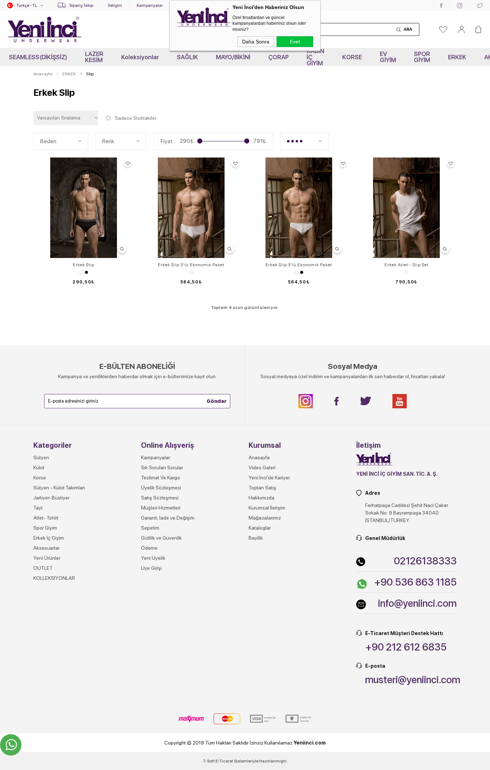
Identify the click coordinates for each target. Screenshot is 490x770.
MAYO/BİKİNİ (233, 57)
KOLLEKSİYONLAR (54, 578)
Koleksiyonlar (140, 57)
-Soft (209, 761)
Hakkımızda (261, 498)
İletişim (115, 5)
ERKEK (457, 57)
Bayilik (256, 538)
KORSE (352, 57)
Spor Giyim (45, 528)
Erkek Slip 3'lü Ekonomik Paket (191, 264)
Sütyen (41, 457)
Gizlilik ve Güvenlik (161, 538)
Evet (295, 41)
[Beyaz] (191, 272)
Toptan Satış (262, 487)
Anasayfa (259, 457)
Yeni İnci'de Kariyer (269, 477)
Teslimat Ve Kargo (160, 477)
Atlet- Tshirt (45, 518)
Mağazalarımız (265, 518)
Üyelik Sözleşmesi (161, 487)
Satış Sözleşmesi (160, 498)
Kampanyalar (150, 5)
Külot (38, 467)
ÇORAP (278, 57)
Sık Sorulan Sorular (162, 467)
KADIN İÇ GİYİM (315, 57)
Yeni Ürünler (46, 558)
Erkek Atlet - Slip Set (407, 264)
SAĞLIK (187, 57)
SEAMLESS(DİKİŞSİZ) (38, 57)
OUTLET (43, 568)
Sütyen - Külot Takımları (59, 487)
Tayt (38, 508)
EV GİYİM (388, 57)
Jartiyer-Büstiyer (51, 498)
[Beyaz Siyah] (83, 272)
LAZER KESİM (94, 57)
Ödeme (149, 548)
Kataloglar (260, 528)
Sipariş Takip (81, 5)
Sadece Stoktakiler (135, 118)
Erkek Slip (83, 264)
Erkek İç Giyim (48, 538)
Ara (408, 29)
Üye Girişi (151, 568)
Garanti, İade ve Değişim (167, 518)
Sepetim (150, 528)
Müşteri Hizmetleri (160, 508)
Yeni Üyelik (153, 558)
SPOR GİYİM (422, 57)
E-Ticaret (224, 761)
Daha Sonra (255, 41)
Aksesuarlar (46, 548)
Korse (39, 477)
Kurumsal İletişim (267, 508)
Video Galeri (262, 467)
